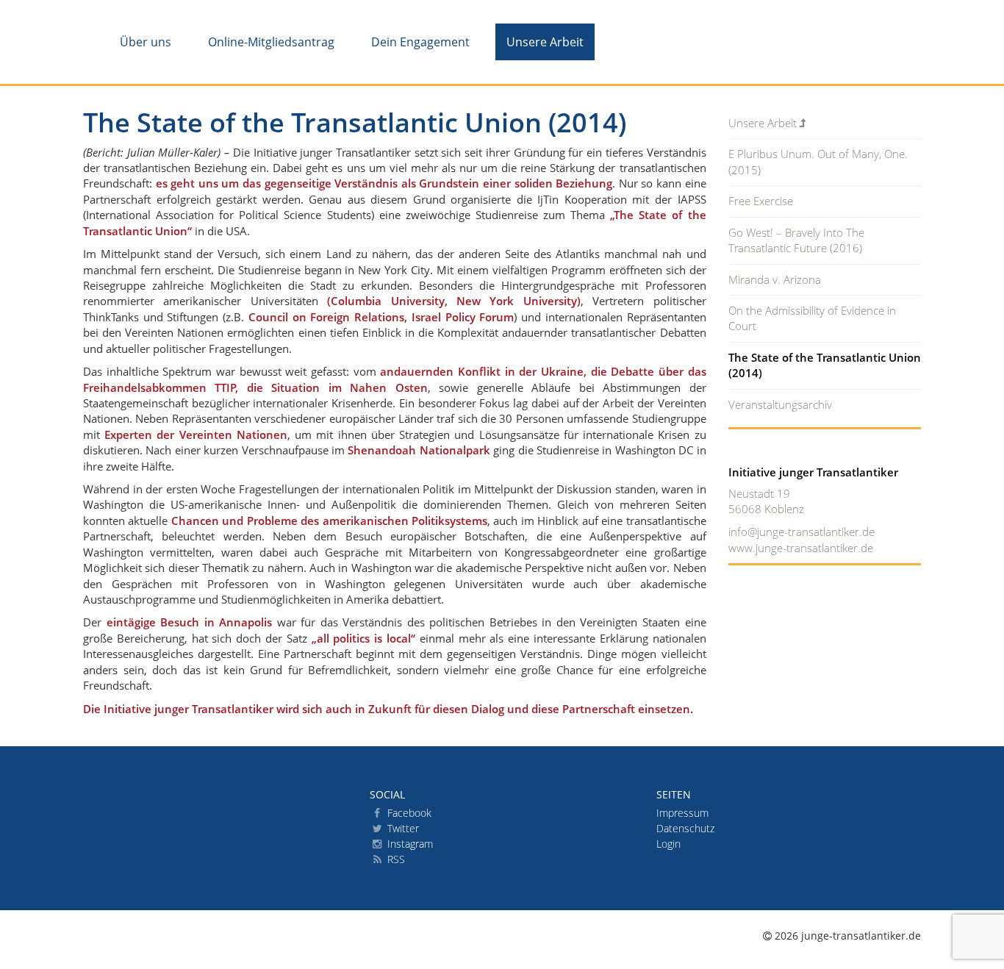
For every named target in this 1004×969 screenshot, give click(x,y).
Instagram (408, 844)
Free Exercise (760, 200)
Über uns (145, 42)
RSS (394, 859)
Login (668, 844)
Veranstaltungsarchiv (780, 404)
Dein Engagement (420, 42)
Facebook (407, 813)
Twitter (401, 828)
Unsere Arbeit (545, 42)
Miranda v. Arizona (774, 279)
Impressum (682, 813)
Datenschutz (685, 828)
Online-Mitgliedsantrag (271, 42)
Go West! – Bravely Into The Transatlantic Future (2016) (796, 240)
